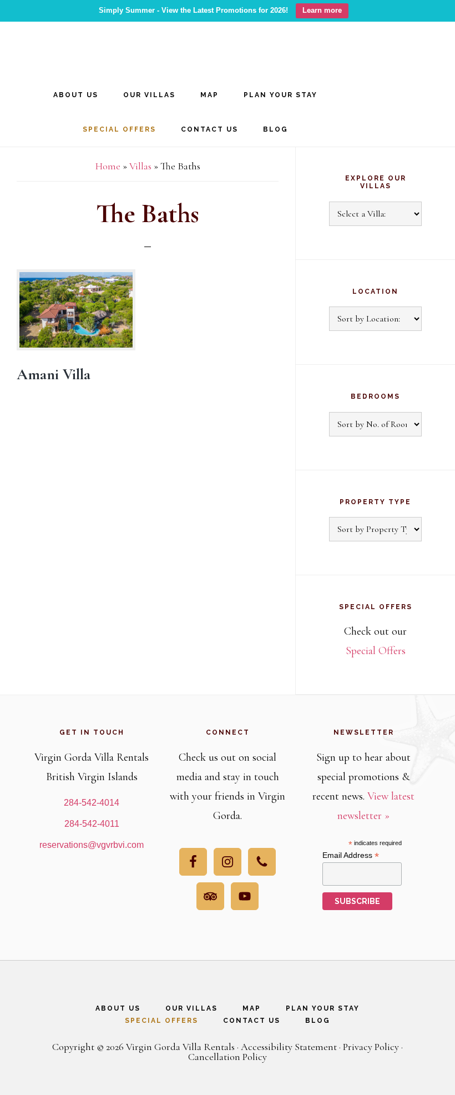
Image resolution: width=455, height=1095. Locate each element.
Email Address (350, 855)
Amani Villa (53, 374)
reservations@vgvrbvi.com (91, 845)
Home (107, 166)
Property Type (375, 502)
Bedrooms (375, 396)
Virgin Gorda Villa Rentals (83, 45)
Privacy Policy (371, 1047)
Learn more (322, 10)
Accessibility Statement (289, 1047)
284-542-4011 (91, 823)
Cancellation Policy (227, 1057)
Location (375, 291)
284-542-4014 (91, 802)
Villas (140, 166)
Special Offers (376, 650)
